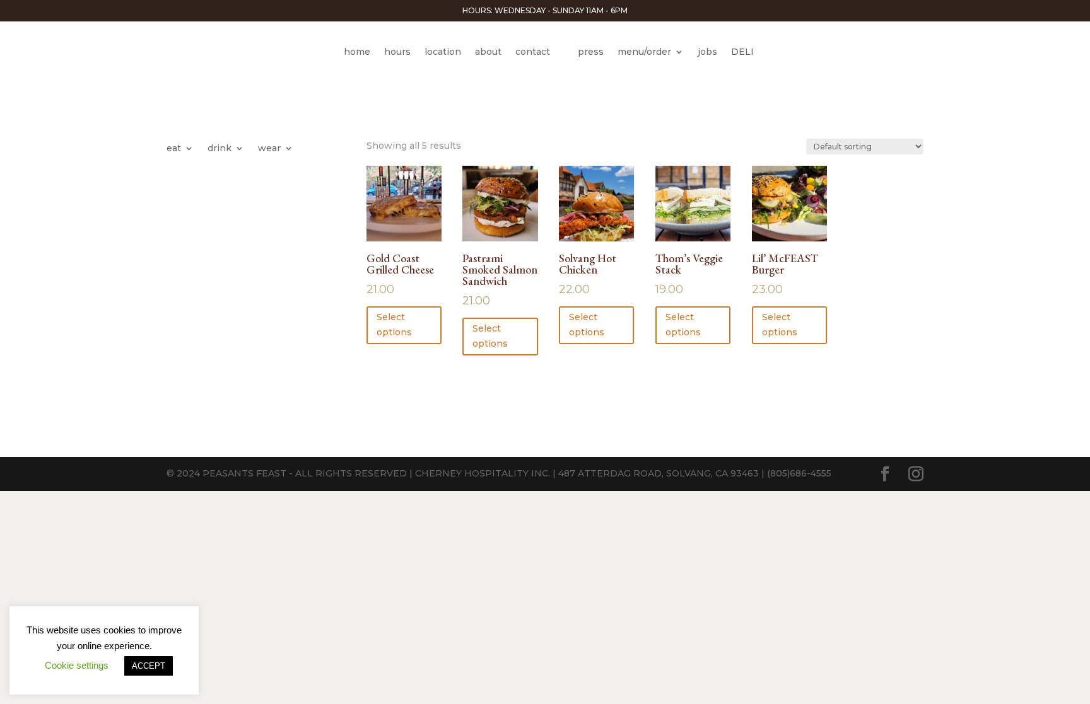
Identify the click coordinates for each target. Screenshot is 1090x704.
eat (174, 149)
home (357, 51)
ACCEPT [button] (148, 666)
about (488, 51)
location (443, 51)
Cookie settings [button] (76, 665)
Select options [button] (394, 324)
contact (532, 51)
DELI (742, 51)
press (591, 51)
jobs (707, 51)
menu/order (644, 51)
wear (269, 149)
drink (219, 149)
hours (397, 51)
